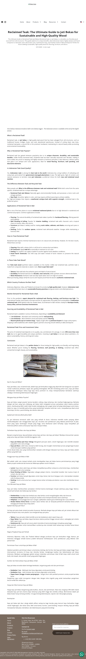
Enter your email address (60, 624)
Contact (63, 22)
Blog (45, 22)
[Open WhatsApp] (81, 654)
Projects (9, 628)
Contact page (30, 629)
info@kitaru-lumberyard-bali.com (32, 633)
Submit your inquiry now (63, 633)
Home (22, 22)
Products (36, 22)
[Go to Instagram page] (5, 22)
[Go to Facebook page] (2, 22)
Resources (52, 22)
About (28, 22)
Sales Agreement (10, 638)
